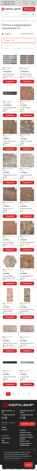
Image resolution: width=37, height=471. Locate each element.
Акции (4, 427)
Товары (9, 40)
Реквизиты (5, 443)
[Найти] (32, 14)
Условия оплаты (25, 432)
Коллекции (9, 46)
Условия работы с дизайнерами (26, 444)
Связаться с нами (27, 424)
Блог (3, 440)
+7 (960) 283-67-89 (8, 4)
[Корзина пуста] (26, 3)
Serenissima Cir (9, 68)
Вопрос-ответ (24, 441)
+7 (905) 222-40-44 (8, 2)
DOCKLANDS (6, 69)
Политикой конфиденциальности (16, 459)
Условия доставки (26, 435)
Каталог (4, 425)
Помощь (22, 430)
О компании (6, 438)
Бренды (4, 429)
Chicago (22, 103)
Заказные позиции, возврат (26, 438)
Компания (5, 436)
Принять (28, 465)
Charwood (5, 372)
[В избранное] (16, 53)
